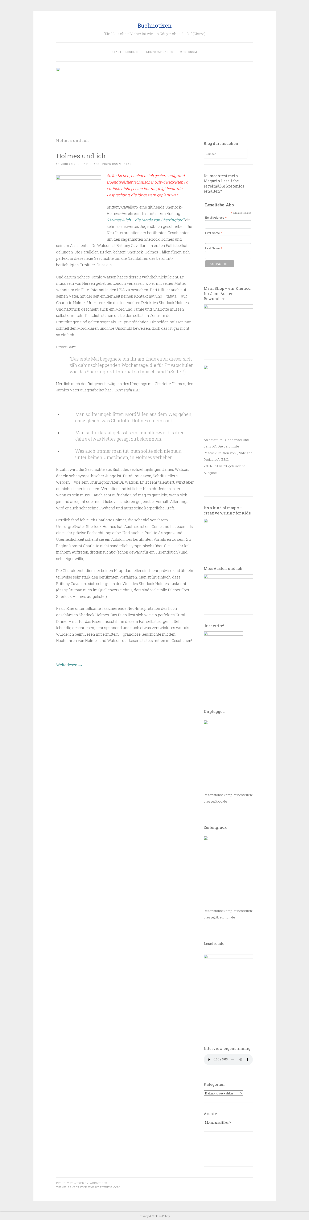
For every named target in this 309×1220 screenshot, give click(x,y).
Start (116, 52)
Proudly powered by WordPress (81, 1183)
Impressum (187, 52)
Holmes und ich (81, 155)
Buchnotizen (154, 25)
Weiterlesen (69, 664)
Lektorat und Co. (160, 52)
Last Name (213, 248)
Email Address (216, 218)
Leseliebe (133, 52)
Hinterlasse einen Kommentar (106, 164)
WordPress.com (107, 1187)
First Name (213, 233)
